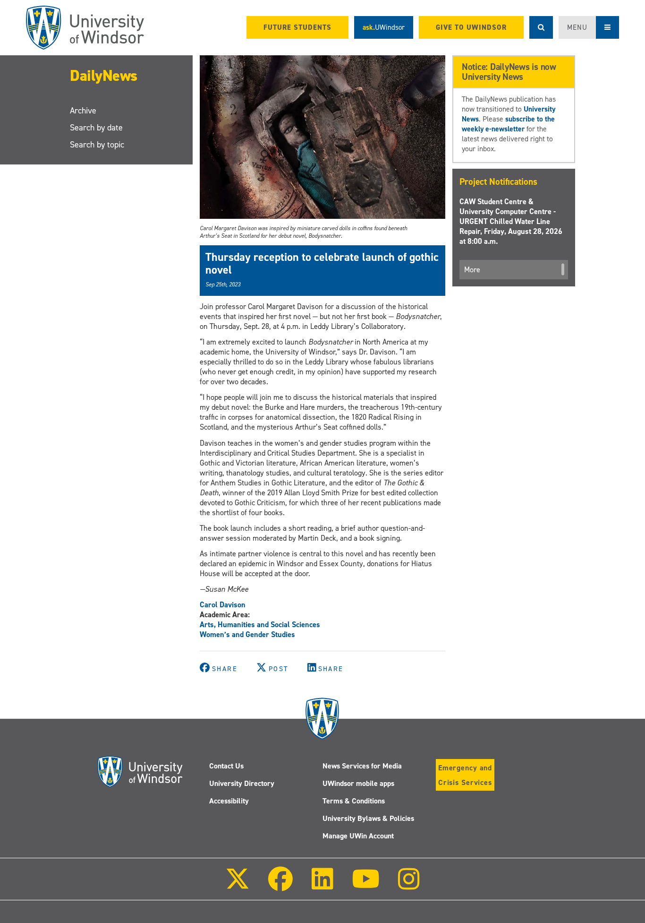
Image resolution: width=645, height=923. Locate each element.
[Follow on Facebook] (280, 885)
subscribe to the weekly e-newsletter (508, 124)
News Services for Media (362, 766)
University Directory (241, 783)
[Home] (85, 28)
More (472, 270)
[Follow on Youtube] (365, 885)
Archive (83, 110)
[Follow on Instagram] (409, 885)
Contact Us (226, 766)
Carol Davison (223, 605)
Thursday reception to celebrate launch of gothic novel (322, 263)
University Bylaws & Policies (368, 818)
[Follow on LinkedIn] (322, 885)
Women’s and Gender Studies (247, 634)
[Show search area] (541, 27)
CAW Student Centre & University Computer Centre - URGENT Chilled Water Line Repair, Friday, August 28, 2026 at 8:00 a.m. (510, 221)
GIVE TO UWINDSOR (471, 27)
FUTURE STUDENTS (297, 27)
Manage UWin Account (358, 836)
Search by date (96, 127)
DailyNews (103, 75)
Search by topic (97, 144)
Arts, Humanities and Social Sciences (260, 625)
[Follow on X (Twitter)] (237, 885)
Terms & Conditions (353, 801)
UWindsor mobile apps (358, 783)
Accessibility (229, 801)
